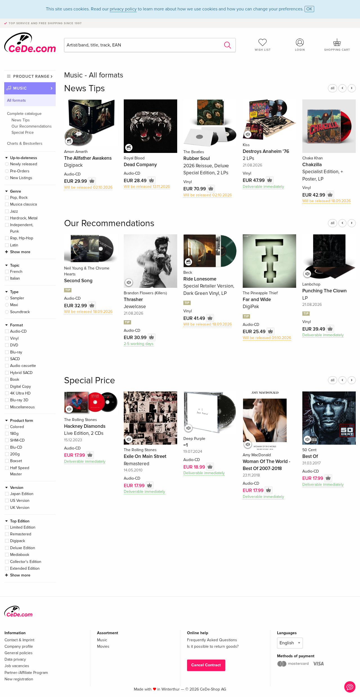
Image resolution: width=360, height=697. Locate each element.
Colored (17, 426)
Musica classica (23, 204)
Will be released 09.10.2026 (267, 337)
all (332, 88)
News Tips (21, 120)
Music (20, 88)
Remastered (20, 534)
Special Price (23, 132)
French (16, 271)
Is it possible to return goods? (212, 646)
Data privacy (15, 659)
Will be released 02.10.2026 (88, 187)
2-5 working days (139, 343)
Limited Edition (22, 527)
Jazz (14, 211)
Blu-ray (16, 352)
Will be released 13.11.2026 (147, 186)
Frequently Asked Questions (212, 640)
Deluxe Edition (22, 547)
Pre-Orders (20, 171)
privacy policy (123, 9)
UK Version (20, 507)
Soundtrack (20, 311)
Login (300, 50)
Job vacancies (16, 665)
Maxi (14, 304)
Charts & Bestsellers (24, 143)
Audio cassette (23, 365)
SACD (15, 359)
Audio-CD (18, 331)
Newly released (23, 164)
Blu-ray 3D (19, 400)
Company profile (18, 646)
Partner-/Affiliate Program (26, 672)
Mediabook (19, 554)
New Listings (21, 177)
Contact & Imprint (19, 640)
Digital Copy (20, 386)
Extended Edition (25, 568)
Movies (103, 646)
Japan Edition (21, 493)
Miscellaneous (22, 407)
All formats (16, 100)
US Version (20, 500)
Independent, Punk (21, 227)
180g (14, 433)
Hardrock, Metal (23, 218)
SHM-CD (17, 440)
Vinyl (14, 338)
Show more (20, 252)
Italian (15, 278)
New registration (18, 679)
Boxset (16, 460)
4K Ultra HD (20, 393)
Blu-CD (16, 447)
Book (14, 379)
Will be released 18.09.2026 (326, 201)
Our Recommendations (32, 126)
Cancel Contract (206, 665)
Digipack (17, 540)
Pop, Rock (19, 197)
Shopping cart (337, 50)
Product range (31, 76)
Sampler (17, 298)
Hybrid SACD (21, 372)
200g (15, 454)
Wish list (263, 50)
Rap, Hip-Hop (21, 238)
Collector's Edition (25, 561)
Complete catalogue (24, 113)
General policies (18, 653)
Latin (14, 245)
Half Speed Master (19, 471)
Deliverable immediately (263, 186)
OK (309, 9)
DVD (14, 345)
